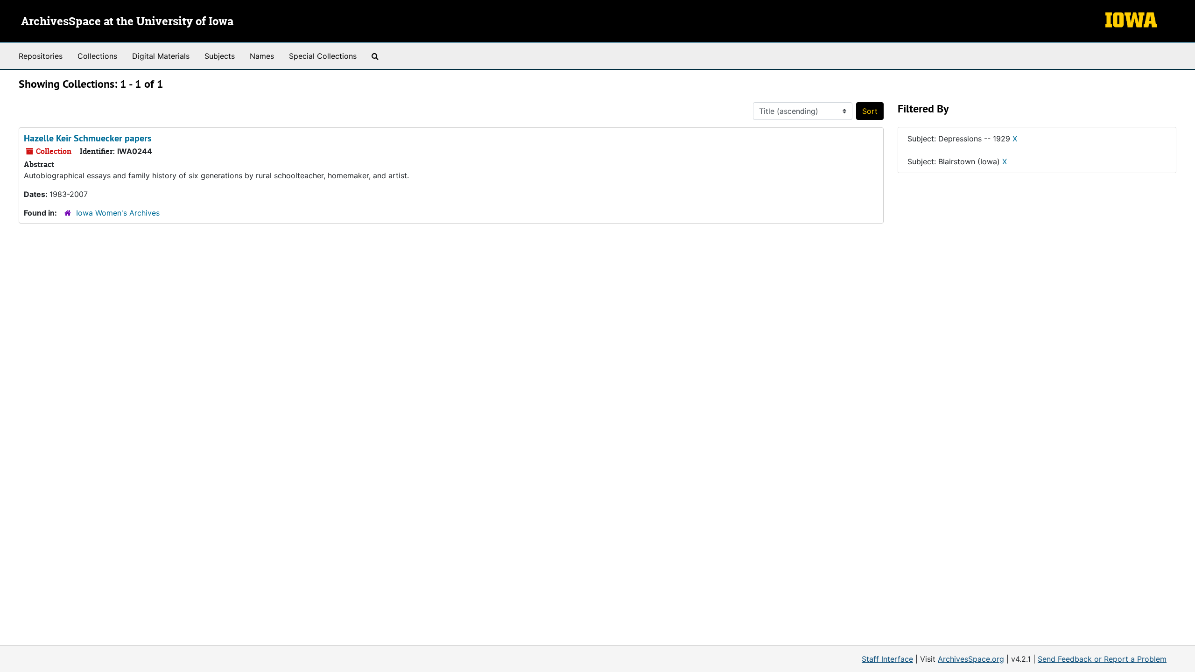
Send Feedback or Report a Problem (1102, 659)
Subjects (219, 56)
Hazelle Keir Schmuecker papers (87, 138)
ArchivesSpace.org (971, 659)
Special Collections (323, 56)
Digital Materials (161, 56)
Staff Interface (887, 659)
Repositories (41, 56)
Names (262, 56)
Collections (97, 56)
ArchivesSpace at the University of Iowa (127, 22)
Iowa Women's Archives (118, 212)
